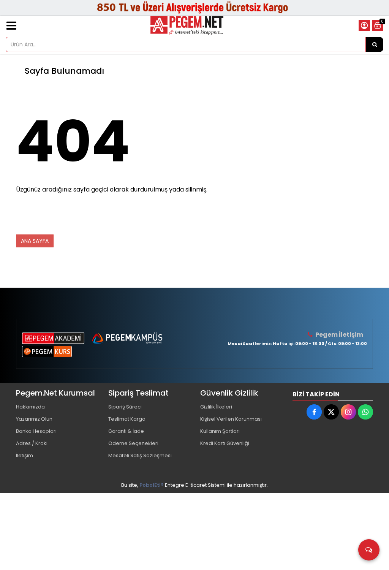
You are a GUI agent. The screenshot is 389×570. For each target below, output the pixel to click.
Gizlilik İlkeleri (216, 406)
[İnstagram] (348, 412)
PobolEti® (151, 485)
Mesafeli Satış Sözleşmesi (140, 455)
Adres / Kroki (31, 443)
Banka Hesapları (36, 431)
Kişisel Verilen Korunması (231, 419)
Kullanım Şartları (220, 431)
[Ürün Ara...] (374, 44)
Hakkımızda (30, 406)
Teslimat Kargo (126, 419)
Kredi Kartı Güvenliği (224, 443)
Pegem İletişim (339, 334)
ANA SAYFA (35, 241)
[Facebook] (314, 412)
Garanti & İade (126, 431)
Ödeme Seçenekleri (133, 443)
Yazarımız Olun (34, 419)
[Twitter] (331, 412)
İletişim (24, 455)
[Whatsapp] (365, 412)
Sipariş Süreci (125, 406)
